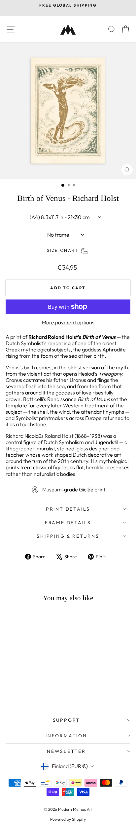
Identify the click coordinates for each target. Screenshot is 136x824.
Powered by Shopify (68, 819)
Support (66, 720)
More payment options (68, 322)
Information (66, 736)
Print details (68, 509)
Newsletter (66, 751)
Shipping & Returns (68, 536)
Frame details (68, 523)
